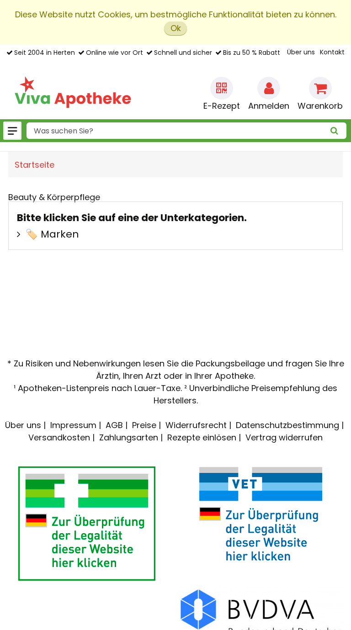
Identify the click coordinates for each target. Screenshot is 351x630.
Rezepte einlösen (201, 437)
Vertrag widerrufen (284, 437)
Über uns (301, 52)
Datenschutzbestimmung (287, 425)
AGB (114, 425)
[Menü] (12, 131)
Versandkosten (59, 437)
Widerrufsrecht (196, 425)
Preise (144, 425)
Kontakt (332, 52)
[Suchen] (334, 131)
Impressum (73, 425)
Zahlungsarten (128, 437)
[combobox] (186, 131)
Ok (175, 28)
